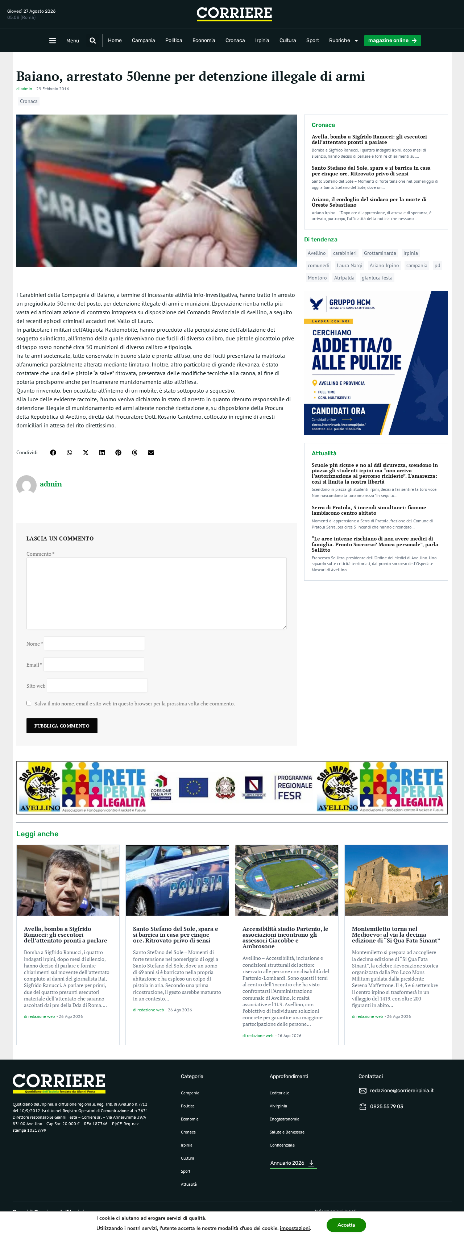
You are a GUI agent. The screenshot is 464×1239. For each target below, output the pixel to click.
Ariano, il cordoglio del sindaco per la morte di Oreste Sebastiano (369, 202)
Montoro (317, 277)
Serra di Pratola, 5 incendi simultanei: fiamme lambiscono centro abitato (369, 510)
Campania (143, 40)
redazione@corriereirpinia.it (402, 1090)
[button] (92, 40)
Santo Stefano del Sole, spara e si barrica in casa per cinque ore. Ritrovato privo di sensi (371, 170)
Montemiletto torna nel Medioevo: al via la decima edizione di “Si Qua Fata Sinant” (396, 934)
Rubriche (339, 40)
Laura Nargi (349, 265)
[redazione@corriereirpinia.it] (363, 1090)
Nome (34, 643)
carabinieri (345, 253)
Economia (203, 40)
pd (437, 265)
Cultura (287, 40)
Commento (40, 553)
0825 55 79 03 (386, 1106)
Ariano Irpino (384, 265)
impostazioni (295, 1228)
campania (416, 265)
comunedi (319, 265)
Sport (312, 40)
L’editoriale (279, 1092)
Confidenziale (282, 1145)
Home (115, 40)
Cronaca (235, 40)
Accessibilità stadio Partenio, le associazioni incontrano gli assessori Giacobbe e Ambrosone (285, 937)
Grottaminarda (380, 253)
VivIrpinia (278, 1106)
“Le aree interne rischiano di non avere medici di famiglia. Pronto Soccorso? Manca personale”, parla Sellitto (375, 544)
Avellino (317, 253)
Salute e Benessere (287, 1132)
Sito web (36, 685)
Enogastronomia (284, 1119)
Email (34, 664)
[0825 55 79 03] (363, 1106)
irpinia (410, 253)
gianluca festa (377, 277)
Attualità (189, 1184)
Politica (173, 40)
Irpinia (262, 40)
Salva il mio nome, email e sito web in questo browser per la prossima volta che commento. (134, 703)
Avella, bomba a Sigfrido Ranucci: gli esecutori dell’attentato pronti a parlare (369, 139)
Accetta (346, 1225)
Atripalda (344, 277)
